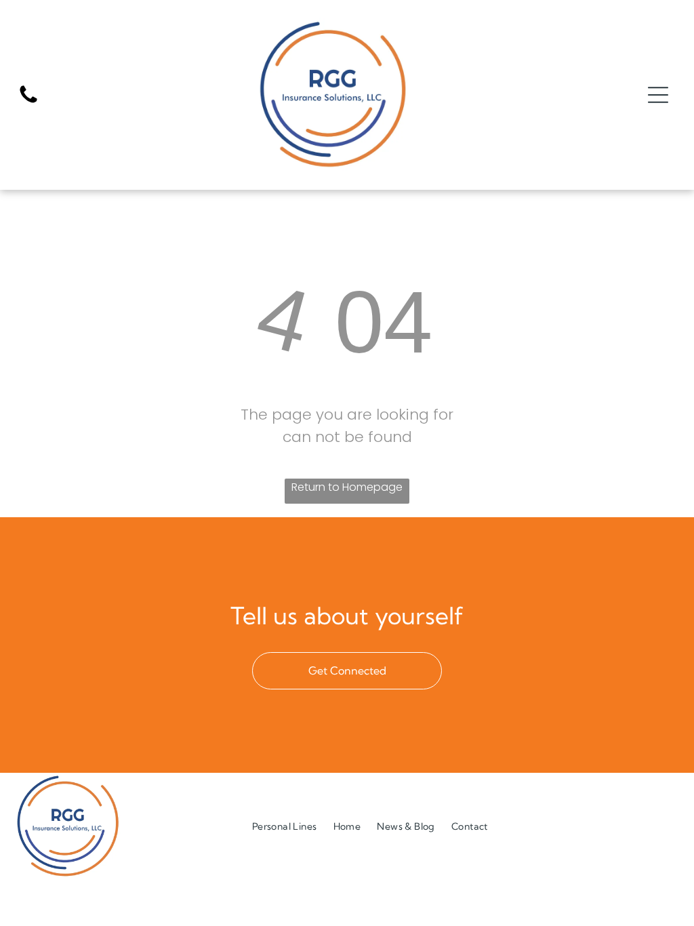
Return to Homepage (347, 487)
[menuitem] (284, 826)
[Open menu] (658, 95)
